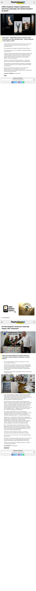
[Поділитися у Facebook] (12, 82)
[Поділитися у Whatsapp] (23, 82)
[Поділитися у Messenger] (21, 82)
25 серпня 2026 (4, 330)
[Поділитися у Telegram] (17, 82)
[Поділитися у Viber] (19, 82)
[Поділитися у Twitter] (15, 82)
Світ (5, 75)
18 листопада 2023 (4, 12)
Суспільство (7, 447)
